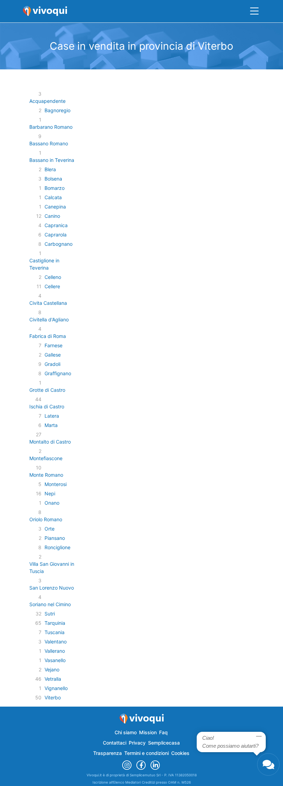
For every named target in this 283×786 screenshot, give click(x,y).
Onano (52, 503)
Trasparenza (107, 753)
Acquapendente (47, 101)
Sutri (50, 614)
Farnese (53, 345)
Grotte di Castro (47, 390)
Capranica (56, 225)
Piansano (55, 538)
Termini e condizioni (146, 753)
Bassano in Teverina (51, 160)
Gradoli (52, 364)
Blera (50, 169)
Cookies (180, 753)
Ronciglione (57, 547)
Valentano (56, 641)
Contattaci (114, 743)
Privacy (137, 743)
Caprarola (56, 234)
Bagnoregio (57, 110)
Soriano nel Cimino (50, 604)
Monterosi (56, 484)
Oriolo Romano (45, 519)
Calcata (53, 197)
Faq (163, 732)
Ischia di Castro (46, 406)
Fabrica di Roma (47, 336)
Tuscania (55, 632)
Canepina (55, 207)
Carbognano (58, 244)
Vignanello (56, 688)
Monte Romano (46, 475)
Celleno (53, 277)
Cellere (52, 286)
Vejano (52, 669)
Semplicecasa (164, 743)
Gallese (53, 355)
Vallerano (55, 651)
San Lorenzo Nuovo (51, 588)
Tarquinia (55, 623)
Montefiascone (45, 458)
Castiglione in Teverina (44, 264)
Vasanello (55, 660)
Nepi (50, 493)
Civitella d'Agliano (49, 319)
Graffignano (58, 373)
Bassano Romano (48, 143)
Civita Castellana (48, 303)
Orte (50, 529)
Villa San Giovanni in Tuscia (51, 567)
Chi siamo (126, 732)
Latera (52, 416)
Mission (148, 732)
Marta (51, 425)
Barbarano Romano (50, 127)
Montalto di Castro (50, 442)
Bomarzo (55, 188)
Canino (52, 216)
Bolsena (53, 179)
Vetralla (53, 679)
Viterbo (53, 697)
